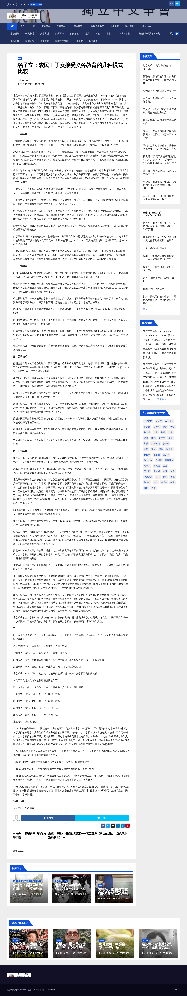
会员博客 (78, 40)
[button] (171, 33)
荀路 (165, 477)
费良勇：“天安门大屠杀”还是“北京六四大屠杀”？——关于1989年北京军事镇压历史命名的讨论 (159, 159)
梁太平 (166, 454)
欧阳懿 (159, 460)
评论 (19, 58)
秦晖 (165, 471)
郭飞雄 (147, 482)
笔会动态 (78, 26)
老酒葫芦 (148, 477)
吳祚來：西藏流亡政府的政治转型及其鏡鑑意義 (113, 893)
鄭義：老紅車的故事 (153, 289)
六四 (172, 427)
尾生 (170, 438)
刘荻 (163, 432)
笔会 (172, 471)
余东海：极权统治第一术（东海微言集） (157, 946)
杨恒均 (147, 454)
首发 (98, 33)
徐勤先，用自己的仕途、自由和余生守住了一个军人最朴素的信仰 (159, 79)
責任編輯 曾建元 (122, 898)
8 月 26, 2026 (64, 953)
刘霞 (170, 432)
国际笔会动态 (97, 26)
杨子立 (41, 84)
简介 (22, 26)
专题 (108, 33)
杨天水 (169, 449)
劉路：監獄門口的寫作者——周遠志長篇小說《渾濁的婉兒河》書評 (159, 299)
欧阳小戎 (148, 460)
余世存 (157, 427)
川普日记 (155, 443)
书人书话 (29, 33)
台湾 (146, 438)
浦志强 (157, 466)
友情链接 (29, 40)
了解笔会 (61, 26)
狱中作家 (129, 26)
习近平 (159, 421)
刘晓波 (147, 432)
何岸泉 (147, 427)
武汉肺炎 (169, 460)
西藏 (172, 477)
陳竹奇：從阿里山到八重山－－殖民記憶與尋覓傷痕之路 (28, 888)
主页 (33, 26)
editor (25, 80)
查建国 (157, 454)
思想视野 (15, 33)
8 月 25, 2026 (107, 953)
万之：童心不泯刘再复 (155, 248)
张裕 (146, 449)
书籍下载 (15, 40)
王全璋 (147, 471)
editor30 (38, 953)
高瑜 (153, 488)
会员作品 (147, 26)
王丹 (165, 466)
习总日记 (148, 421)
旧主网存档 (125, 33)
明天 (87, 33)
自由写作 (59, 33)
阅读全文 (161, 399)
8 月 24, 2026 (150, 953)
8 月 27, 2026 (21, 953)
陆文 (156, 482)
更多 (145, 309)
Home (176, 990)
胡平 (158, 477)
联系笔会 (46, 26)
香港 (172, 482)
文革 (153, 449)
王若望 (157, 471)
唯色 (153, 438)
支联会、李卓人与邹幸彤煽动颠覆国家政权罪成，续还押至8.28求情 (159, 134)
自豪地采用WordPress (17, 990)
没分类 (32, 881)
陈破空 (164, 482)
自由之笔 (74, 33)
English (94, 40)
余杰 (165, 427)
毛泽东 (147, 466)
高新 (146, 488)
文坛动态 (114, 26)
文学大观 (44, 33)
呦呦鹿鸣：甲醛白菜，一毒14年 (159, 90)
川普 (146, 443)
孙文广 (162, 438)
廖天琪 (166, 443)
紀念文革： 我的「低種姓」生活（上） (27, 946)
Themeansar (49, 990)
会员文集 (44, 40)
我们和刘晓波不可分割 (149, 33)
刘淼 (156, 432)
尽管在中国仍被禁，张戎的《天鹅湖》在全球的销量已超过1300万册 (159, 184)
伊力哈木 (169, 421)
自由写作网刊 (61, 40)
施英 (161, 449)
